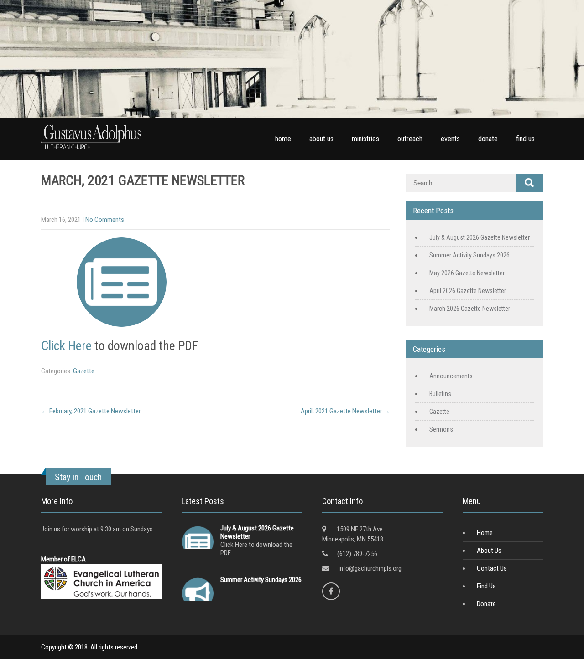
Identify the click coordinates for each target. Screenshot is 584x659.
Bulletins (440, 393)
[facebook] (331, 591)
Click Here (66, 345)
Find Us (486, 586)
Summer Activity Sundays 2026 (469, 255)
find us (525, 138)
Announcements (451, 376)
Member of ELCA (63, 559)
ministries (365, 138)
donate (488, 138)
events (450, 138)
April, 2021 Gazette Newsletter (345, 411)
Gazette (83, 371)
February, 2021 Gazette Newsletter (91, 411)
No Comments (104, 220)
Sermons (441, 429)
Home (485, 533)
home (283, 138)
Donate (486, 604)
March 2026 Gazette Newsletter (469, 308)
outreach (409, 138)
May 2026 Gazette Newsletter (467, 273)
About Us (489, 550)
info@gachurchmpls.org (370, 568)
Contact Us (492, 568)
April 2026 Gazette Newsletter (467, 290)
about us (321, 138)
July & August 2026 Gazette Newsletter (479, 237)
